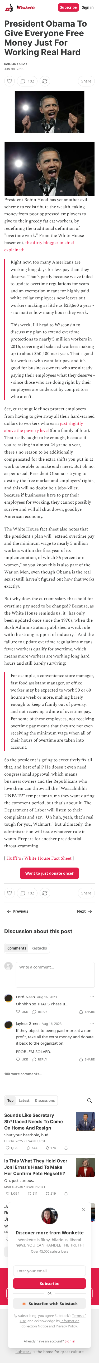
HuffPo (13, 858)
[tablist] (27, 948)
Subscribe (68, 7)
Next (81, 911)
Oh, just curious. (19, 1180)
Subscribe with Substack (53, 1303)
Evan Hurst (35, 1141)
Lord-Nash (25, 996)
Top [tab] (10, 1100)
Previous (20, 911)
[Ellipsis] (92, 996)
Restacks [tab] (39, 948)
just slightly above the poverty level (43, 427)
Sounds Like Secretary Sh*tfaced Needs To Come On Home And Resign (33, 1122)
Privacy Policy (66, 1326)
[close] (83, 1209)
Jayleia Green (28, 1023)
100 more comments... (23, 1074)
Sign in (88, 7)
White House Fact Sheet (48, 858)
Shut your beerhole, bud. (26, 1134)
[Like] (9, 81)
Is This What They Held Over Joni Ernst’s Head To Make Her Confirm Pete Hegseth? (35, 1167)
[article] (49, 1131)
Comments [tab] (16, 948)
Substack (23, 1351)
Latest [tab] (24, 1100)
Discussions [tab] (45, 1100)
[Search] (89, 1100)
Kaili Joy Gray (15, 64)
